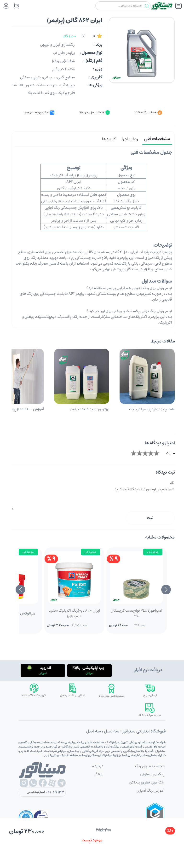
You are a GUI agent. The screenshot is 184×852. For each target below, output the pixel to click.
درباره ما (97, 766)
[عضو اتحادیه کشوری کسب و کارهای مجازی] (155, 817)
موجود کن (152, 551)
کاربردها (108, 139)
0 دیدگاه (69, 36)
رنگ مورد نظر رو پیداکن (146, 782)
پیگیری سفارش (152, 774)
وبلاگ (98, 774)
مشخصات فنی (157, 139)
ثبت (150, 518)
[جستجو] (147, 6)
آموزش (89, 673)
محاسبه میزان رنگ (149, 766)
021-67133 (55, 792)
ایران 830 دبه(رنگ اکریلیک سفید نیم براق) (74, 613)
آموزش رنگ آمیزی (150, 790)
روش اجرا (130, 139)
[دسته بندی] (178, 5)
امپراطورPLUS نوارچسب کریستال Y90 (136, 613)
